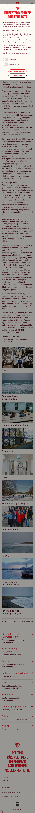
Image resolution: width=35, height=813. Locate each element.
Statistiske (13, 59)
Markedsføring (14, 64)
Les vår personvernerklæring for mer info (15, 53)
